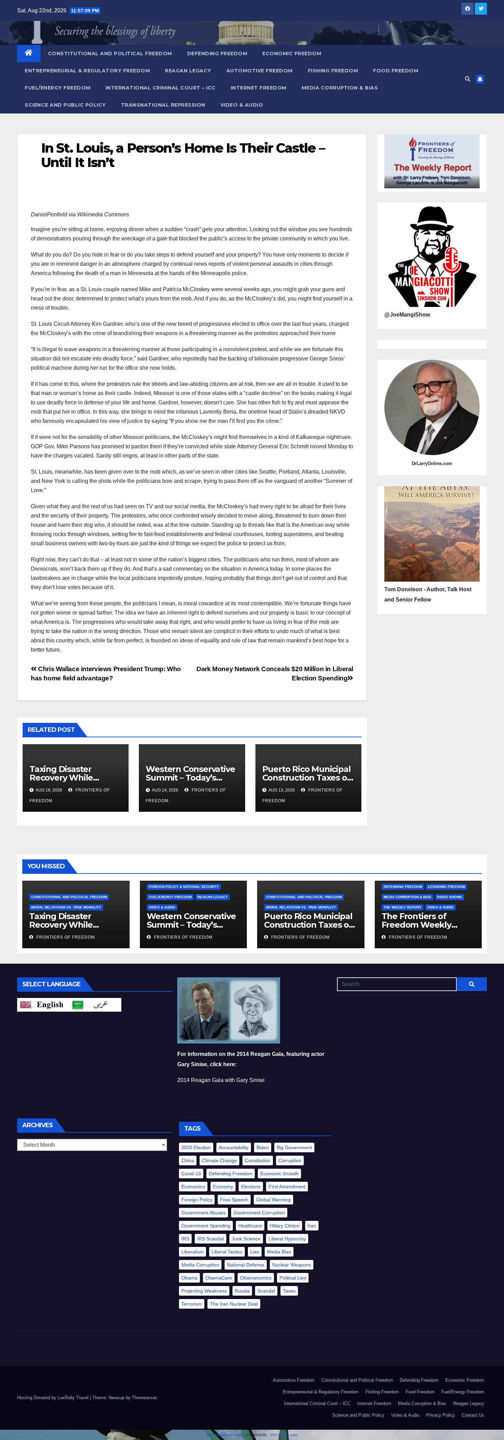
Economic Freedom (291, 53)
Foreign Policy (196, 1199)
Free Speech (234, 1199)
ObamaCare (218, 1278)
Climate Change (219, 1160)
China (187, 1160)
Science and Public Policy (65, 105)
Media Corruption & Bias (340, 88)
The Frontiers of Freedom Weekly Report (416, 924)
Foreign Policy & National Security (184, 887)
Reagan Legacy (188, 71)
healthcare (250, 1225)
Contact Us (473, 1415)
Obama (189, 1278)
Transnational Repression (163, 105)
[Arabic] (95, 1004)
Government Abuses (203, 1212)
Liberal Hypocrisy (287, 1238)
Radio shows (449, 897)
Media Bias (279, 1251)
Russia (242, 1291)
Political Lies (292, 1278)
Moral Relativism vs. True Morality (66, 907)
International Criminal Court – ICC (161, 88)
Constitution (258, 1160)
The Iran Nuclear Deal (234, 1304)
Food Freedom (395, 71)
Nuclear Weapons (291, 1265)
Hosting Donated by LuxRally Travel (53, 1397)
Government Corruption (259, 1212)
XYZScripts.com (283, 1435)
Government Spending (205, 1225)
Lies (254, 1251)
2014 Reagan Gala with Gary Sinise (221, 1080)
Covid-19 (191, 1173)
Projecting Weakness (204, 1291)
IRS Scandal (210, 1238)
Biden (262, 1147)
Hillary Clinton (285, 1225)
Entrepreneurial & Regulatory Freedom (87, 71)
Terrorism (191, 1304)
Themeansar (144, 1397)
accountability (234, 1147)
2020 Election (196, 1147)
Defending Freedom (217, 53)
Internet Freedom (259, 88)
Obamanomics (256, 1278)
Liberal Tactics (227, 1251)
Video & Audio (241, 105)
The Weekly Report (402, 907)
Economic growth (279, 1173)
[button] (467, 79)
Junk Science (246, 1238)
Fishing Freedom (333, 71)
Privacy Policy (440, 1415)
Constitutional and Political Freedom (110, 53)
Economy (223, 1186)
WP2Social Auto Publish (226, 1435)
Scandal (266, 1291)
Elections (251, 1186)
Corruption (289, 1160)
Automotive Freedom (259, 71)
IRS (185, 1238)
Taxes (289, 1291)
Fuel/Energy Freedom (58, 88)
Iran (312, 1225)
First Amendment (286, 1186)
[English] (43, 1004)
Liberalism (192, 1251)
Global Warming (273, 1199)
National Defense (245, 1265)
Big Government (294, 1147)
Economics (193, 1186)
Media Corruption (200, 1265)
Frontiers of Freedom (65, 937)
